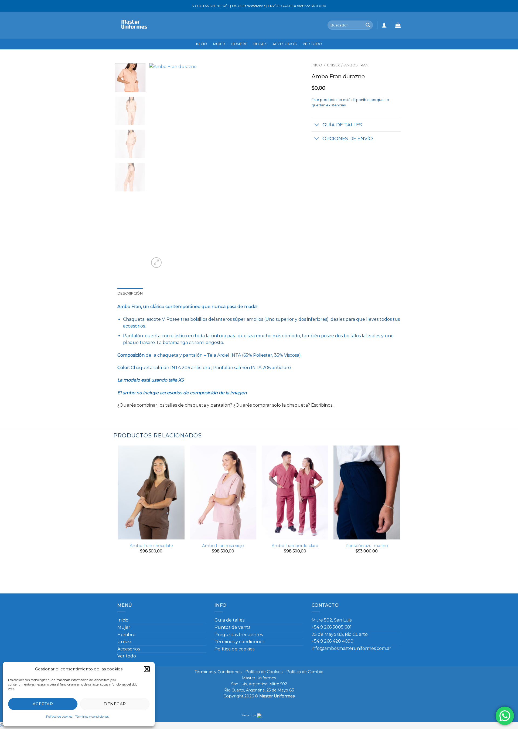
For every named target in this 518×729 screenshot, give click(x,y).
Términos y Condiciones (218, 671)
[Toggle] (317, 125)
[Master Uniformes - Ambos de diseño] (133, 25)
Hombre (239, 44)
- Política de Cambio (302, 671)
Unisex (260, 44)
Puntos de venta (232, 627)
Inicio (201, 44)
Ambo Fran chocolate (151, 545)
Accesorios (284, 44)
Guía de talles (229, 620)
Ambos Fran (356, 65)
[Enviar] (367, 25)
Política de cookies (59, 716)
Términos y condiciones (92, 716)
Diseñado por (249, 715)
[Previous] (159, 166)
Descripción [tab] (130, 293)
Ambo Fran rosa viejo (223, 545)
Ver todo (312, 44)
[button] (146, 669)
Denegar (115, 703)
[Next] (294, 166)
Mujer (219, 44)
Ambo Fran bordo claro (295, 545)
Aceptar (43, 703)
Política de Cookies (263, 671)
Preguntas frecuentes (238, 634)
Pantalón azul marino (367, 545)
